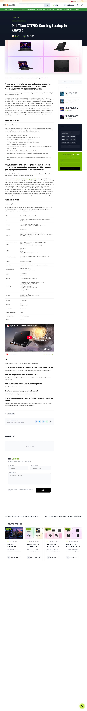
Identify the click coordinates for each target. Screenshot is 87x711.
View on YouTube (47, 354)
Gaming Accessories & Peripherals (67, 133)
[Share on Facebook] (36, 421)
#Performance (11, 413)
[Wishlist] (77, 5)
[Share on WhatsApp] (46, 421)
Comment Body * (12, 472)
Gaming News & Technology (68, 136)
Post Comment (43, 490)
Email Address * (34, 465)
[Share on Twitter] (39, 421)
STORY (14, 557)
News (10, 78)
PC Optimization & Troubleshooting (66, 147)
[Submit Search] (47, 5)
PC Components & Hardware (20, 78)
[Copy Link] (50, 421)
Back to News (16, 17)
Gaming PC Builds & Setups (68, 139)
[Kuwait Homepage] (9, 5)
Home (6, 78)
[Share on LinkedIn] (43, 421)
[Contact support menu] (82, 706)
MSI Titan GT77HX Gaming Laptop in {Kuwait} (27, 179)
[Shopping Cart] (82, 5)
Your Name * (11, 465)
